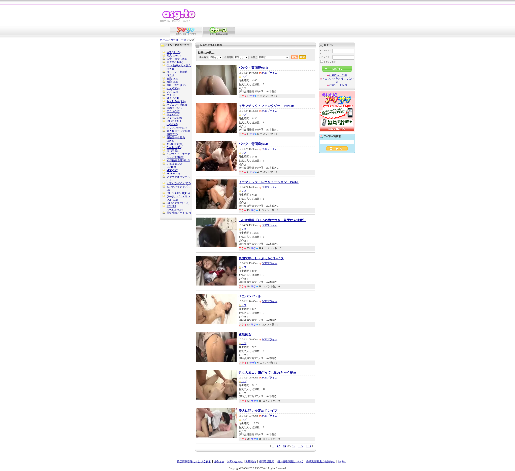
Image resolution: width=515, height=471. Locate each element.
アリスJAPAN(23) (176, 127)
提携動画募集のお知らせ (320, 461)
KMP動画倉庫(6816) (178, 160)
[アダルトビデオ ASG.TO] (179, 19)
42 (278, 446)
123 (308, 446)
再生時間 (203, 57)
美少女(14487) (175, 62)
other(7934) (173, 88)
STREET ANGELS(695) (174, 208)
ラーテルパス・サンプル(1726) (178, 198)
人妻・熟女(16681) (177, 58)
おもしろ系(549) (176, 101)
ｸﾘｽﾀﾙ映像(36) (175, 144)
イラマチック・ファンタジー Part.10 (266, 105)
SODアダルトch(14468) (174, 123)
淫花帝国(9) (173, 150)
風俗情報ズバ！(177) (179, 212)
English (342, 461)
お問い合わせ (235, 461)
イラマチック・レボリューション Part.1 (269, 182)
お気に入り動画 (338, 75)
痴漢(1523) (173, 81)
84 (284, 446)
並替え (254, 57)
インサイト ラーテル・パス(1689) (178, 155)
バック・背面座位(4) (253, 144)
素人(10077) (173, 55)
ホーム (164, 39)
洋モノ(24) (173, 98)
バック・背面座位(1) (253, 67)
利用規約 (250, 461)
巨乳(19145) (173, 52)
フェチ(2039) (174, 117)
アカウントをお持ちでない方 (338, 80)
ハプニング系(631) (177, 104)
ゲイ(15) (171, 94)
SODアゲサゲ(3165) (178, 202)
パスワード (324, 57)
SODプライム (269, 72)
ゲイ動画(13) (174, 147)
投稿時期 (229, 57)
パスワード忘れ (338, 84)
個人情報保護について (290, 461)
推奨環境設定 (266, 461)
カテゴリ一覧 (178, 39)
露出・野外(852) (176, 84)
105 (300, 446)
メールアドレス (325, 52)
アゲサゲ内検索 (332, 136)
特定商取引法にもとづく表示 (194, 461)
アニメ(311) (173, 111)
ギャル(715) (173, 114)
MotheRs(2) (173, 173)
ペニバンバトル (250, 296)
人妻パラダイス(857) (179, 183)
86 (293, 446)
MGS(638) (172, 170)
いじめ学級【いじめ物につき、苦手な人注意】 (272, 220)
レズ (243, 76)
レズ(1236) (173, 91)
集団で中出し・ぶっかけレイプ (261, 258)
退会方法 (219, 461)
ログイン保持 (329, 62)
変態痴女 (245, 334)
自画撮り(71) (174, 107)
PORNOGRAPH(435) (178, 193)
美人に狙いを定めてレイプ (258, 410)
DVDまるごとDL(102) (174, 165)
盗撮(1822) (173, 78)
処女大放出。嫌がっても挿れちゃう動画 (268, 372)
